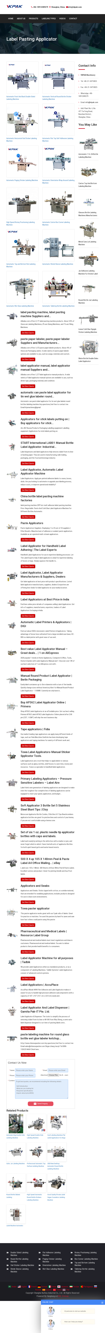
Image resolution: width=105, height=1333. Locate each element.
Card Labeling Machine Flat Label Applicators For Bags (56, 1136)
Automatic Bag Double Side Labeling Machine (15, 1136)
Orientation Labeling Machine (54, 1265)
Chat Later (85, 1326)
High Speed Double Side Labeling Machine (35, 1136)
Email (44, 1070)
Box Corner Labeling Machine (86, 1259)
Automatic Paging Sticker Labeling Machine (22, 180)
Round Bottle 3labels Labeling (13, 1196)
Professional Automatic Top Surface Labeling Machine (36, 1165)
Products (33, 19)
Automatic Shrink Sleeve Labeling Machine (57, 264)
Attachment (44, 1075)
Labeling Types (49, 19)
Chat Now (73, 1325)
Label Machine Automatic (14, 1226)
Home (10, 19)
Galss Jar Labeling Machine (15, 1163)
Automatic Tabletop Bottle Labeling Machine (58, 306)
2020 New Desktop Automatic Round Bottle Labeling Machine (55, 1166)
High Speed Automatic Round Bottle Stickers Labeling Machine (34, 1197)
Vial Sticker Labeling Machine (22, 1265)
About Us (21, 19)
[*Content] (11, 1098)
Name (11, 1070)
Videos (62, 19)
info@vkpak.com (75, 7)
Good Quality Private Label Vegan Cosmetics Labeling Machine (56, 1197)
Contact (73, 19)
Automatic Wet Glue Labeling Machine (20, 306)
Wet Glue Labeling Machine (53, 1269)
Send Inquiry (42, 1103)
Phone (11, 1075)
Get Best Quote (28, 333)
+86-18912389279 (40, 7)
